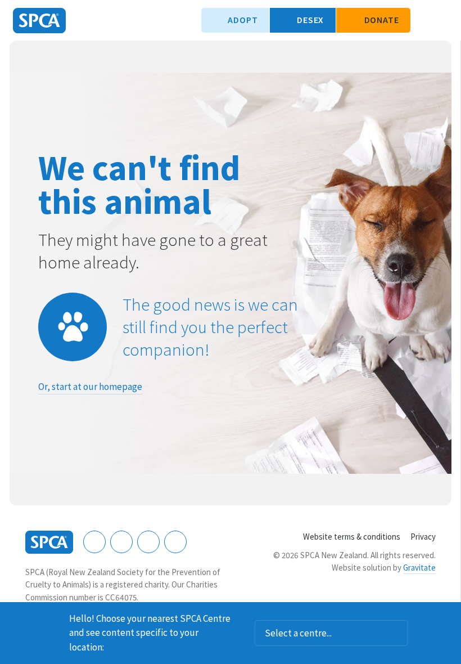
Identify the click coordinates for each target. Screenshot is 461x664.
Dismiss (448, 616)
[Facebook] (94, 542)
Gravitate (419, 567)
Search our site (424, 20)
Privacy (423, 536)
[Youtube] (148, 542)
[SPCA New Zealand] (39, 20)
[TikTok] (175, 542)
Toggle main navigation (443, 20)
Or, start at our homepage (90, 386)
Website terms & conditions (351, 536)
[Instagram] (121, 542)
